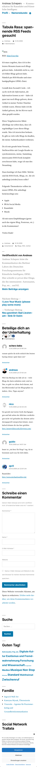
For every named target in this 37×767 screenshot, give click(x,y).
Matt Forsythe (12, 55)
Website (5, 560)
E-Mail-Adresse (8, 548)
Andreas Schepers (12, 3)
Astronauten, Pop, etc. (10, 652)
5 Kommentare (9, 44)
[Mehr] (30, 13)
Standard (13, 674)
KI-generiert (28, 665)
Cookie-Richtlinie (10, 764)
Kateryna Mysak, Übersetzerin (17, 700)
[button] (34, 734)
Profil (5, 12)
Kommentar (6, 511)
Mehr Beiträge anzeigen (15, 289)
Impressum (28, 764)
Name (4, 537)
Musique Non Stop (23, 670)
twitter (28, 246)
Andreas (7, 41)
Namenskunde (19, 12)
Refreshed (4, 675)
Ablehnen (18, 755)
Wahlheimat (26, 675)
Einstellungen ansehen (18, 760)
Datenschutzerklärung (20, 764)
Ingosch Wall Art (11, 696)
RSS (23, 246)
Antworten (5, 362)
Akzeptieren (18, 750)
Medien (6, 670)
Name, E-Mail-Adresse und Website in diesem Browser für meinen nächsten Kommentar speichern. (18, 574)
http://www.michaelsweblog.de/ (14, 477)
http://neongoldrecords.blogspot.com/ (16, 428)
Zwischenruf (8, 246)
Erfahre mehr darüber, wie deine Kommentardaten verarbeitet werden (18, 599)
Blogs (19, 246)
